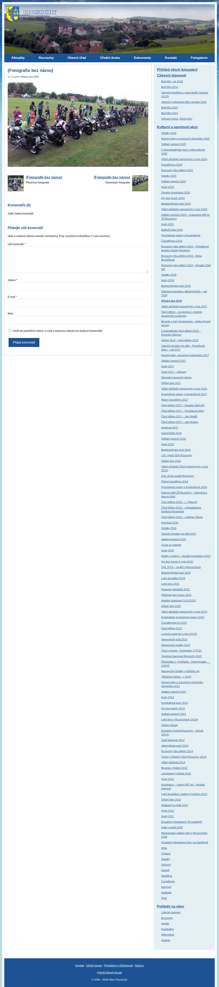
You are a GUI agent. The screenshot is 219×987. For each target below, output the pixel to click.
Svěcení (166, 864)
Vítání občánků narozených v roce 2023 (184, 209)
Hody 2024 (167, 187)
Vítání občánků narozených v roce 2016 (184, 388)
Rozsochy (167, 918)
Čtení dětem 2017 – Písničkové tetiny (182, 410)
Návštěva (166, 875)
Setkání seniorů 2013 (173, 714)
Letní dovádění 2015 (173, 578)
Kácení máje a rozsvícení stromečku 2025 (185, 138)
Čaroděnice (168, 881)
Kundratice (167, 929)
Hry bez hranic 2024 (173, 198)
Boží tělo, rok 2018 (172, 81)
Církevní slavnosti (171, 75)
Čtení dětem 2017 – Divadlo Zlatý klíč (182, 405)
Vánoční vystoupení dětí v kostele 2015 (184, 102)
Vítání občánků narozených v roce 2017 (184, 306)
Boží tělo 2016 (169, 87)
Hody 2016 (167, 444)
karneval (166, 887)
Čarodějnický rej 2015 (174, 622)
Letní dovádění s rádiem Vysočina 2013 (184, 794)
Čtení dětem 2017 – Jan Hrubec (179, 422)
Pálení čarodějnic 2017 (174, 399)
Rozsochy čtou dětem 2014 (177, 751)
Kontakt (79, 965)
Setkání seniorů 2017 (173, 360)
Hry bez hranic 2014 (173, 708)
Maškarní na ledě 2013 (174, 805)
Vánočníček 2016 (171, 433)
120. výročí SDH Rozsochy (176, 455)
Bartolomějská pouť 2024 (176, 203)
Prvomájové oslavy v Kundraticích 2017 (184, 394)
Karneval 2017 (169, 427)
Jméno (12, 280)
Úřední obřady (169, 725)
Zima (164, 848)
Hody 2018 (167, 280)
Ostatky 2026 (168, 133)
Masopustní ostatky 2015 (175, 645)
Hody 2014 (167, 697)
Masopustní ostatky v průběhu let (180, 671)
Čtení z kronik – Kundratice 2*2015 (181, 650)
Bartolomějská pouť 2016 (176, 449)
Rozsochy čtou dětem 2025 (177, 170)
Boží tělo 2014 (169, 113)
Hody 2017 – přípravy (173, 372)
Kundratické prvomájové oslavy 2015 (182, 617)
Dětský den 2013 (171, 799)
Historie (165, 940)
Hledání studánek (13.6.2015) (178, 600)
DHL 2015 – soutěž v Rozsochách (181, 567)
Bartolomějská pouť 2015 (176, 572)
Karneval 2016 (169, 522)
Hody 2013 (167, 779)
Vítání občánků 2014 (173, 762)
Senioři (165, 870)
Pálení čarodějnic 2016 (174, 481)
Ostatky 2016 (168, 528)
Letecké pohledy (171, 912)
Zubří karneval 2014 (173, 740)
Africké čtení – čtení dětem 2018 (179, 340)
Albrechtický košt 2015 (174, 639)
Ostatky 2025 (168, 175)
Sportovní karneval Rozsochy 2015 (181, 656)
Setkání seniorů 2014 (173, 691)
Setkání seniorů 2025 (173, 144)
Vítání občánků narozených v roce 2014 (184, 611)
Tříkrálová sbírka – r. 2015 (176, 676)
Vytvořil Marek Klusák (109, 972)
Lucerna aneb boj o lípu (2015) (179, 634)
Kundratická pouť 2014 (174, 702)
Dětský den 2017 (171, 383)
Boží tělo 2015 (169, 107)
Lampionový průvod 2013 (176, 773)
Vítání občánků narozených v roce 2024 (184, 159)
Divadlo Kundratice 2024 (175, 192)
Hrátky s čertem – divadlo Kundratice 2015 (185, 556)
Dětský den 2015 (171, 606)
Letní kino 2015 (170, 583)
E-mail (12, 296)
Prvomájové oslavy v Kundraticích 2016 (184, 487)
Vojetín (165, 923)
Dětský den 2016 (171, 461)
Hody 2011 (167, 816)
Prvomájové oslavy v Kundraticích (180, 235)
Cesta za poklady (171, 544)
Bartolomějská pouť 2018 (176, 285)
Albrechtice (167, 934)
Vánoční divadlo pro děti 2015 (178, 533)
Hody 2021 (167, 224)
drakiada (166, 892)
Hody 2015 (167, 550)
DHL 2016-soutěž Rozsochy (177, 476)
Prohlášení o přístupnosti (118, 965)
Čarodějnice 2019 (171, 241)
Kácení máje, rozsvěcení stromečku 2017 (185, 355)
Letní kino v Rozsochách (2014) (179, 719)
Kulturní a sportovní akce (177, 127)
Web (10, 313)
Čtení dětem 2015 (171, 628)
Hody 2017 (167, 366)
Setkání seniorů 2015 (173, 539)
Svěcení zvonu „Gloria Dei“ (176, 118)
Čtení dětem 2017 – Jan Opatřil (179, 416)
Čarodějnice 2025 (171, 164)
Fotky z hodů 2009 (172, 827)
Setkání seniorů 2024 (173, 181)
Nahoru (139, 965)
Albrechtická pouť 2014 (174, 745)
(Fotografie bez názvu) (44, 177)
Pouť (164, 898)
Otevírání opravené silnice (176, 377)
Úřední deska (94, 965)
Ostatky (165, 859)
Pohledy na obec (170, 906)
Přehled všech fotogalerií (177, 69)
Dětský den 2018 (30, 77)
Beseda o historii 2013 (174, 768)
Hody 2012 (167, 810)
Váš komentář (16, 244)
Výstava (165, 853)
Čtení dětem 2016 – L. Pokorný (179, 502)
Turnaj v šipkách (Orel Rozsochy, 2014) (184, 756)
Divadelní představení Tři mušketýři (181, 821)
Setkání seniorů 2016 (173, 438)
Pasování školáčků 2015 (175, 589)
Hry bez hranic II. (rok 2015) (177, 561)
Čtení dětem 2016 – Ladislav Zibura (182, 517)
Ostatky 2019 (168, 274)
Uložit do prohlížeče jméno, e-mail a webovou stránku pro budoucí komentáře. (58, 330)
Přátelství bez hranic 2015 (176, 595)
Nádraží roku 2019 (172, 229)
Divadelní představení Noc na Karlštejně (184, 842)
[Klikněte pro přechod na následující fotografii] (78, 125)
